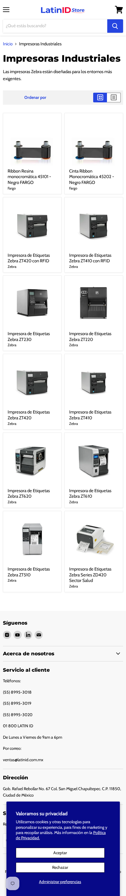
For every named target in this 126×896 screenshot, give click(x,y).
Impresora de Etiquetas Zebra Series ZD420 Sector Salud (90, 574)
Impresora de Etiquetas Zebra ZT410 (90, 415)
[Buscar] (115, 26)
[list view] (114, 97)
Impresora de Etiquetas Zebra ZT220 (90, 336)
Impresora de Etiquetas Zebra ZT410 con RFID (90, 258)
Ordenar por (35, 97)
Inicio (8, 44)
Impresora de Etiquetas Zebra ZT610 (90, 493)
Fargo (12, 188)
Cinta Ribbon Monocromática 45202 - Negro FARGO (91, 176)
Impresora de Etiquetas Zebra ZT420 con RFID (29, 258)
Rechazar (60, 867)
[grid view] (100, 97)
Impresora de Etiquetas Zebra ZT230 (29, 336)
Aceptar (60, 852)
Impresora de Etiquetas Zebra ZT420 (29, 415)
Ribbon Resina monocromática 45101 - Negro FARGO (29, 176)
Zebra (12, 266)
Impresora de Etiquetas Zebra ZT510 (29, 572)
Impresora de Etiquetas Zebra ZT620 (29, 493)
